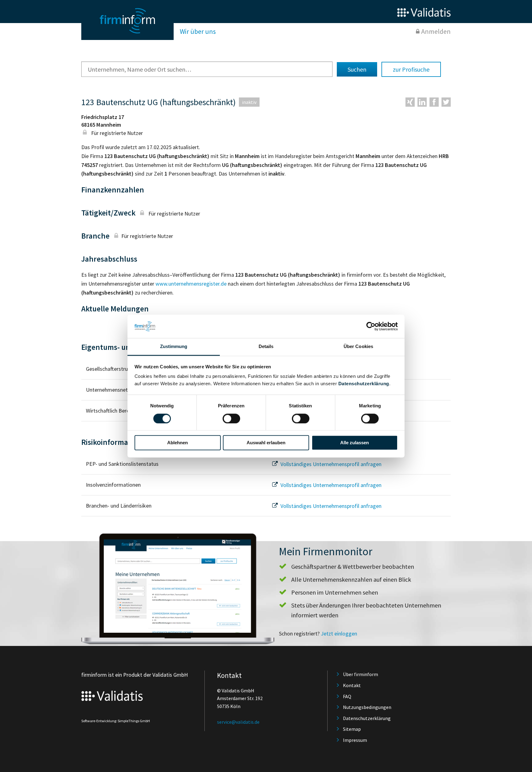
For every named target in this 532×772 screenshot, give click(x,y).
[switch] (231, 418)
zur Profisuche (411, 69)
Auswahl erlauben (266, 442)
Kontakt (352, 685)
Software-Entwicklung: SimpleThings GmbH (115, 721)
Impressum (355, 740)
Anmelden (436, 31)
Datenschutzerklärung (363, 383)
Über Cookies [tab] (358, 346)
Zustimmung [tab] (173, 346)
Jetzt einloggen (339, 633)
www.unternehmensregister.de (191, 283)
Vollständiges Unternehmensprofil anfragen (330, 464)
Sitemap (352, 729)
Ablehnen (177, 442)
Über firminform (360, 674)
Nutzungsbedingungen (367, 707)
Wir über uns (198, 31)
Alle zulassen (354, 442)
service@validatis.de (238, 722)
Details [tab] (266, 346)
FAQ (347, 696)
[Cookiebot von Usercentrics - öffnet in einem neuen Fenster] (371, 326)
